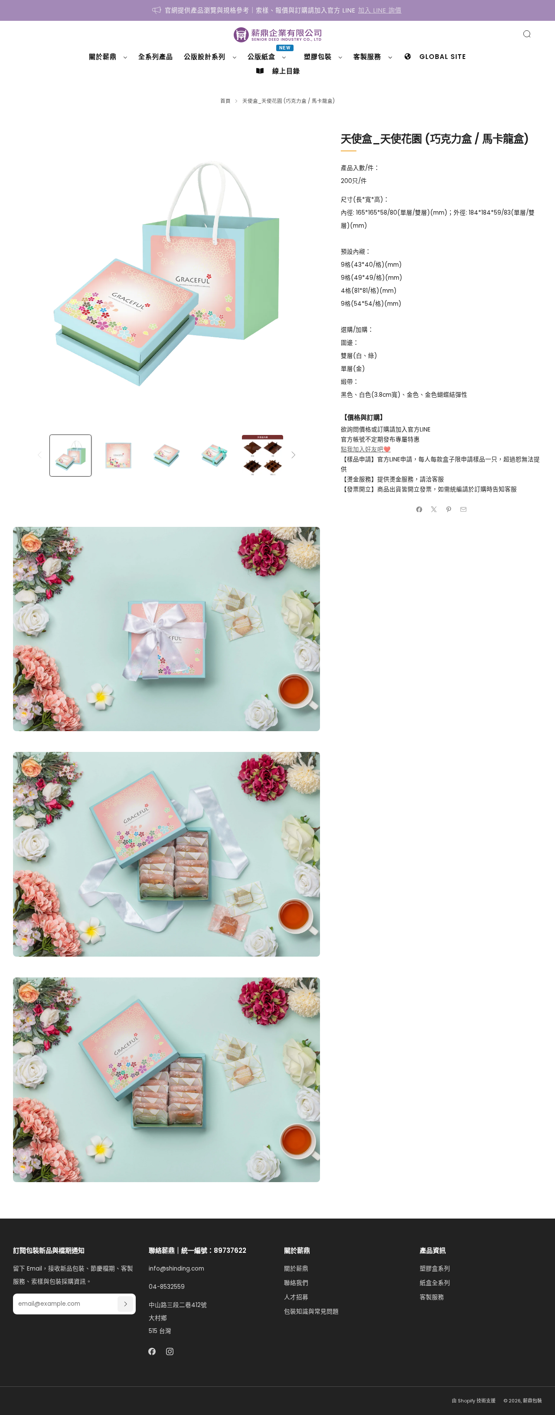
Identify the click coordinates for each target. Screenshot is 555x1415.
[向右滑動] (293, 455)
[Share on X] (434, 509)
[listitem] (277, 10)
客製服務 (432, 1297)
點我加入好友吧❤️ (366, 449)
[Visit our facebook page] (152, 1352)
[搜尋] (526, 33)
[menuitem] (108, 57)
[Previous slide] (30, 273)
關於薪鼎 (296, 1269)
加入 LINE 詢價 (380, 10)
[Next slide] (303, 273)
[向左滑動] (39, 455)
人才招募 (296, 1297)
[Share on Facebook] (419, 509)
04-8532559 (167, 1287)
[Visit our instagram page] (170, 1352)
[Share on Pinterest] (448, 509)
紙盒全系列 (435, 1283)
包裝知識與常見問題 (311, 1311)
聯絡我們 (296, 1283)
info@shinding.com (176, 1269)
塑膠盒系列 (435, 1269)
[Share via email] (463, 509)
